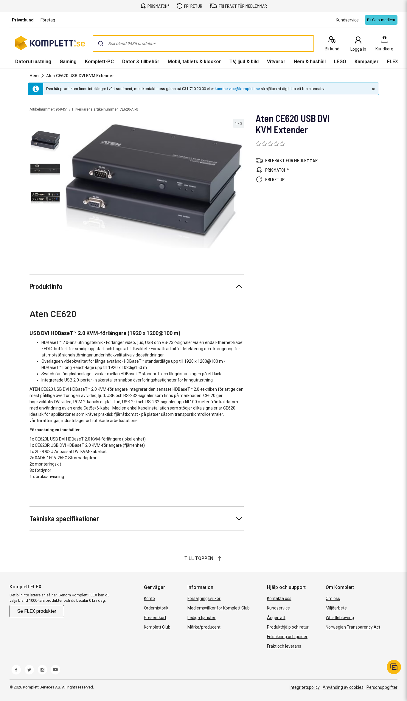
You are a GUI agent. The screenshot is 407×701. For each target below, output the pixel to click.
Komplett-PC (99, 61)
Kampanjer (367, 61)
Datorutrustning (33, 61)
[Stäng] (373, 89)
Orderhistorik (156, 608)
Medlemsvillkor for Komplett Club (218, 608)
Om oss (333, 598)
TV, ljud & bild (244, 61)
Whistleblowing (340, 617)
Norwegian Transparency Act (353, 627)
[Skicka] (100, 43)
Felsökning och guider (287, 636)
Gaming (68, 61)
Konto (149, 598)
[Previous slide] (68, 187)
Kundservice (278, 608)
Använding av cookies (343, 687)
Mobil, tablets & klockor (194, 61)
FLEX (392, 61)
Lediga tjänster (201, 617)
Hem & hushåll (310, 61)
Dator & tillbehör (140, 61)
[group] (153, 186)
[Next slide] (238, 187)
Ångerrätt (276, 617)
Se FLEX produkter (36, 611)
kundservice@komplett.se (237, 88)
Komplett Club (157, 627)
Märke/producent (203, 627)
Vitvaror (276, 61)
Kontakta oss (279, 598)
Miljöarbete (336, 608)
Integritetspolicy (305, 687)
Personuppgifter (381, 687)
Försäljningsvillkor (203, 598)
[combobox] (203, 43)
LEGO (340, 61)
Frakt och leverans (284, 646)
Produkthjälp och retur (288, 627)
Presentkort (155, 617)
